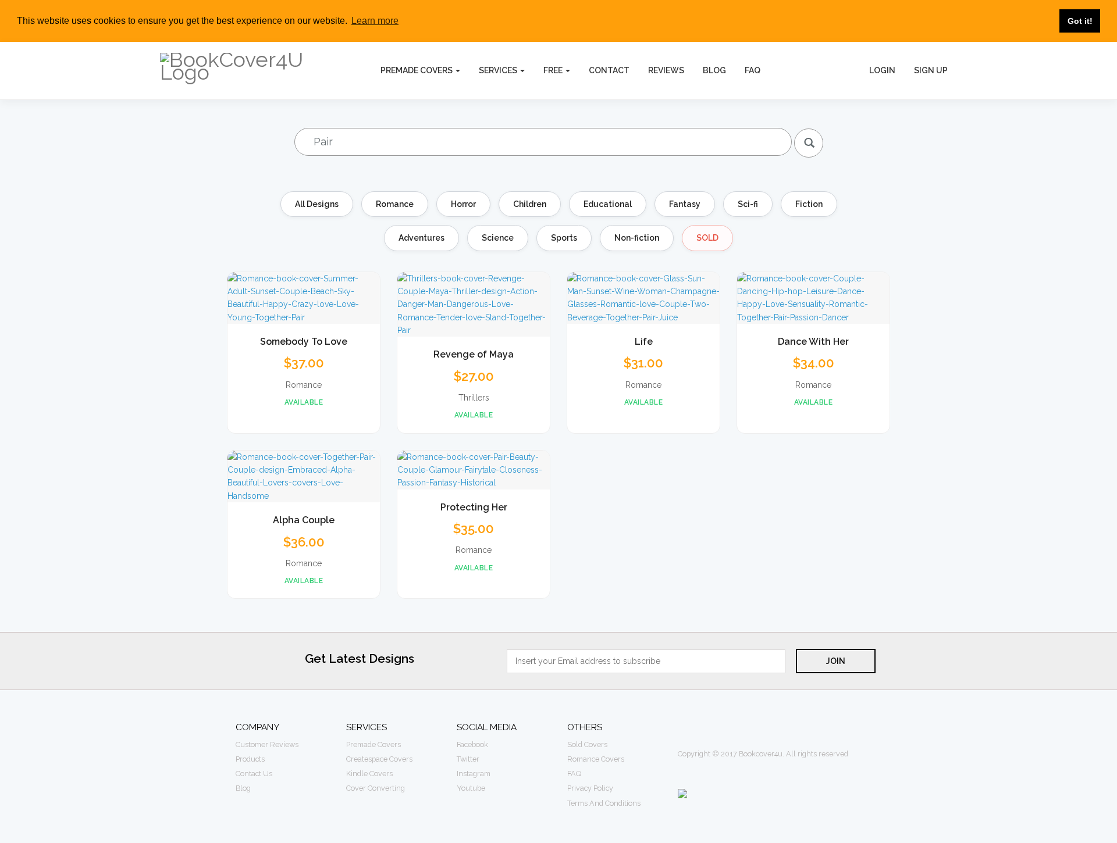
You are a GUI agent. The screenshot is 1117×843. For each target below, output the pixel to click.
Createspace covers (379, 759)
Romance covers (595, 759)
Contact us (254, 773)
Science (498, 237)
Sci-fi (748, 204)
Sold (707, 237)
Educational (608, 204)
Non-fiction (636, 237)
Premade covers (373, 744)
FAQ (752, 70)
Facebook (472, 744)
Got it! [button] (1080, 21)
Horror (463, 204)
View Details (304, 308)
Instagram (473, 773)
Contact (609, 70)
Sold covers (587, 744)
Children (529, 204)
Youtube (471, 788)
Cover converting (375, 788)
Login (882, 70)
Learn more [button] (375, 21)
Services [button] (499, 70)
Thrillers (473, 397)
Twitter (468, 759)
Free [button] (553, 70)
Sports (564, 237)
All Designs (317, 204)
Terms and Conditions (604, 803)
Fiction (809, 204)
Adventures (421, 237)
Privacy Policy (590, 788)
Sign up (931, 70)
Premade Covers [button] (417, 70)
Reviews (666, 70)
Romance (395, 204)
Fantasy (684, 204)
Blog (714, 70)
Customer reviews (267, 744)
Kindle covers (369, 773)
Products (250, 759)
